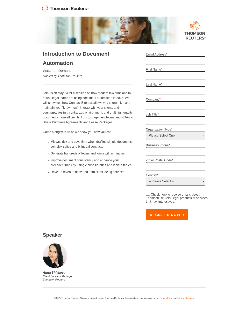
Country (152, 175)
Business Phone (158, 145)
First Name (154, 69)
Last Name (154, 84)
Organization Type (159, 129)
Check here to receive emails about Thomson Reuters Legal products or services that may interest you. (177, 198)
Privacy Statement (185, 298)
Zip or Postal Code (159, 160)
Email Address (156, 54)
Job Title (152, 114)
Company (153, 99)
